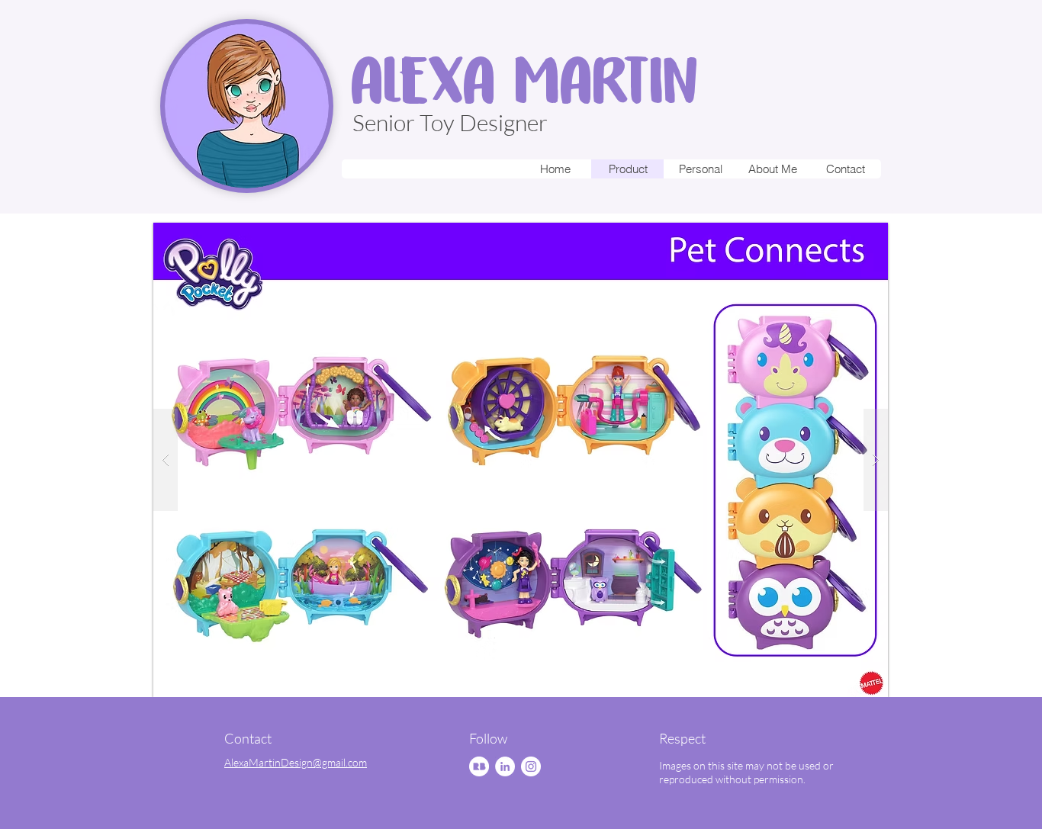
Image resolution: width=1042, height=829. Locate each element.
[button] (520, 460)
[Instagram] (531, 766)
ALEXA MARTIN (524, 80)
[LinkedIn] (505, 766)
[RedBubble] (479, 766)
